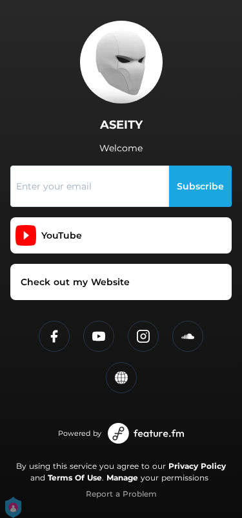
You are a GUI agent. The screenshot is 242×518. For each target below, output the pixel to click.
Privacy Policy (197, 466)
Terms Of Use (75, 477)
